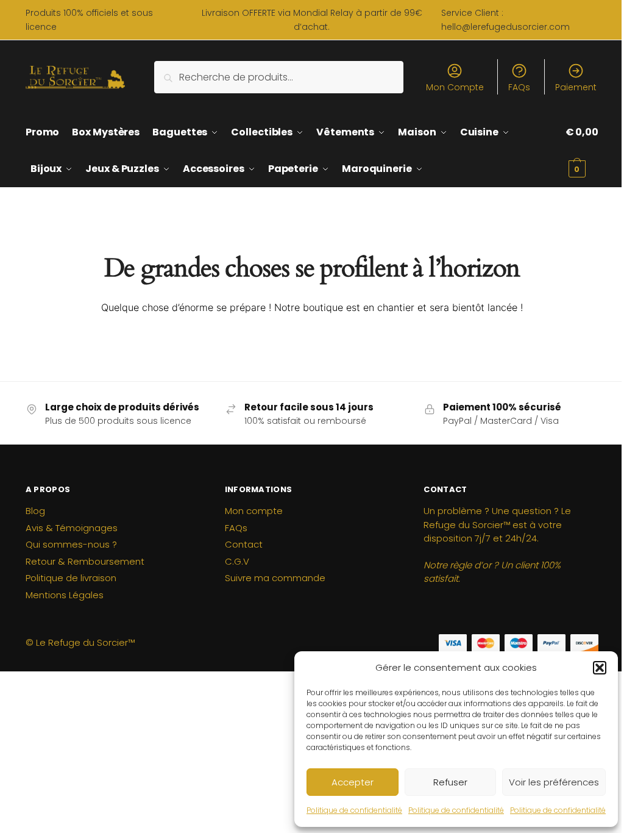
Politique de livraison (71, 577)
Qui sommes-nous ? (71, 544)
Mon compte (254, 510)
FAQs (519, 87)
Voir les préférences (554, 782)
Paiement (576, 87)
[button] (600, 668)
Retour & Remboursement (85, 561)
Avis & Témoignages (72, 527)
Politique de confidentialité (354, 810)
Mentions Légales (65, 594)
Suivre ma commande (275, 577)
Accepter (353, 782)
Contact (244, 544)
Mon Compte (455, 87)
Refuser (450, 782)
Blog (35, 510)
